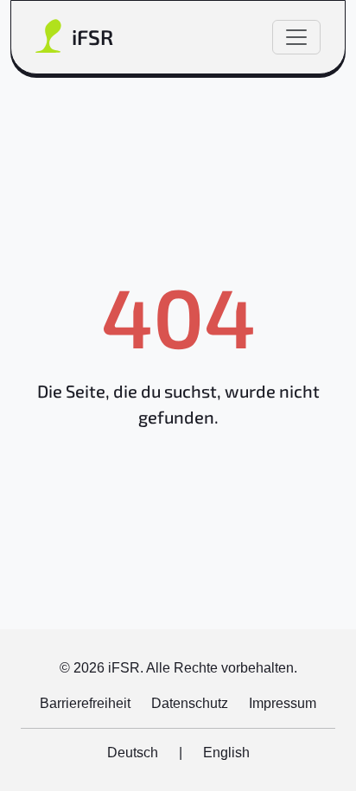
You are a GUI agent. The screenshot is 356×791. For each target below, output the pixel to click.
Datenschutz (189, 703)
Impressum (282, 703)
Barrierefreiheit (85, 703)
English (226, 752)
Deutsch (132, 752)
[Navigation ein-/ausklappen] (296, 37)
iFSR (92, 36)
